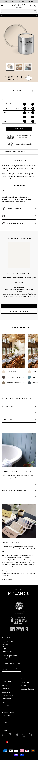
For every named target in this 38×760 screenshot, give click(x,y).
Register (23, 686)
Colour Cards (6, 692)
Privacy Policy (6, 709)
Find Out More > (7, 579)
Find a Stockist (6, 699)
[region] (19, 15)
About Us (4, 685)
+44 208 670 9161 (7, 651)
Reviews (4, 722)
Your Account (25, 682)
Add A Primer (19, 306)
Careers (4, 719)
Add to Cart (19, 128)
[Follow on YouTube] (24, 735)
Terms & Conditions (8, 712)
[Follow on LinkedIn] (31, 735)
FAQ (3, 702)
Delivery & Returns (7, 695)
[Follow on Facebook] (4, 735)
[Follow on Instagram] (10, 735)
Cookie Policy (6, 715)
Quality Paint (6, 705)
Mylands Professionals (27, 689)
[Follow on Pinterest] (17, 735)
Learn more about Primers (19, 311)
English (28, 742)
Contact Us (5, 689)
